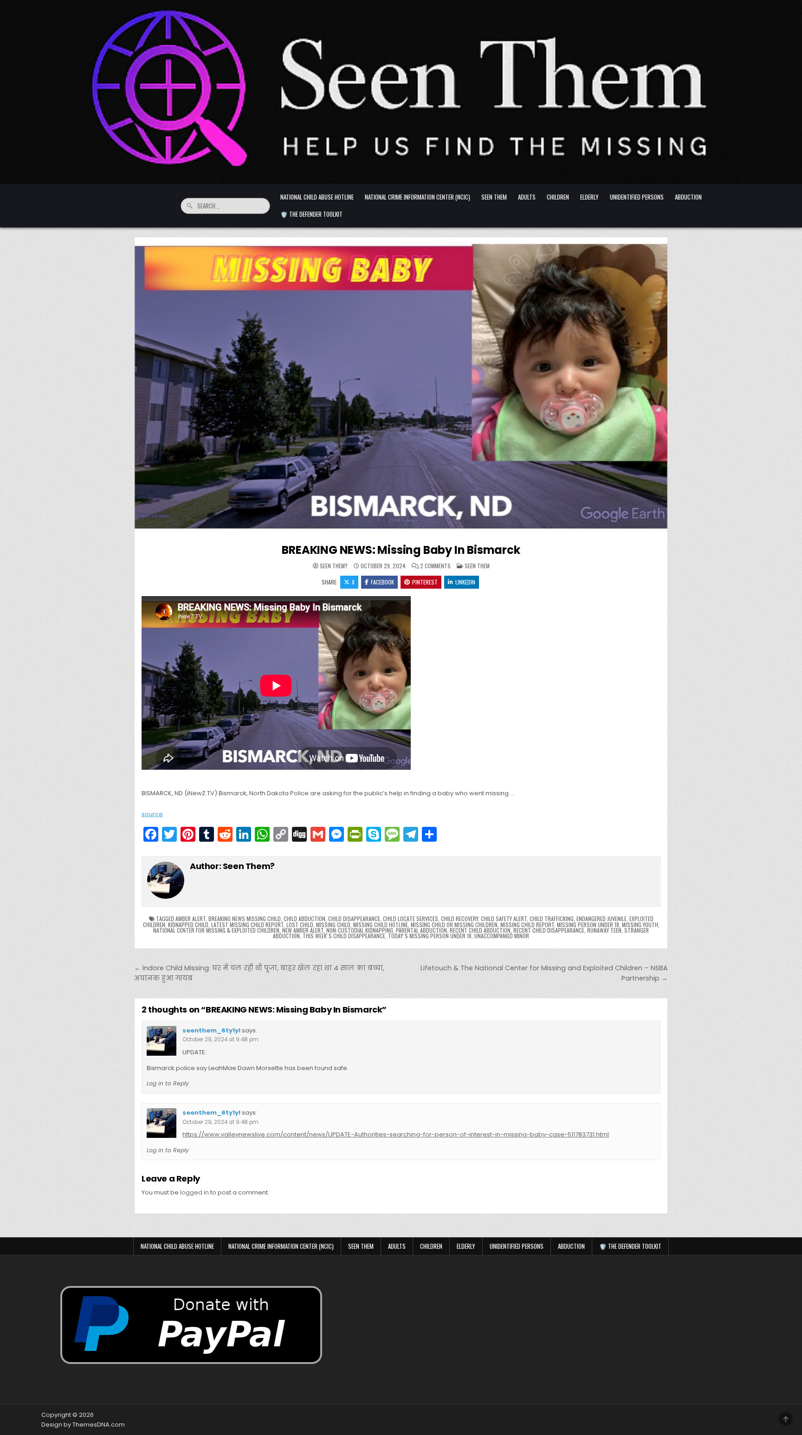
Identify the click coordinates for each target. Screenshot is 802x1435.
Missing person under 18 (588, 925)
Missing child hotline (380, 925)
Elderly (589, 196)
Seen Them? (334, 566)
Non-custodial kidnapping (359, 930)
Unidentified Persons (637, 196)
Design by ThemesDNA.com (83, 1424)
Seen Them (494, 196)
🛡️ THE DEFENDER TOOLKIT (311, 214)
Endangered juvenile (601, 918)
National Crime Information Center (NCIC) (417, 196)
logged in (194, 1192)
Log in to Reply (168, 1083)
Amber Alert (190, 918)
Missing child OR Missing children (454, 925)
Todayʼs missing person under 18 (430, 936)
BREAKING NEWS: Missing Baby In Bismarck (401, 550)
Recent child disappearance (548, 930)
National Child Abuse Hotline (317, 196)
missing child (333, 925)
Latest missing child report (247, 925)
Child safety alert (504, 918)
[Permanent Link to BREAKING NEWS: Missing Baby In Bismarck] (401, 387)
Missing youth (640, 925)
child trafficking (552, 918)
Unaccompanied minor (501, 936)
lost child (299, 925)
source (152, 814)
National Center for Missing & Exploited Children (216, 930)
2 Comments (435, 566)
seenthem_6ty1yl (211, 1030)
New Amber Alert (302, 930)
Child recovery (459, 918)
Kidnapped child (188, 925)
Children (558, 196)
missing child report (527, 925)
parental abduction (421, 930)
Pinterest (425, 582)
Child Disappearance (354, 918)
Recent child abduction (480, 930)
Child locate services (410, 918)
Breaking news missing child (244, 918)
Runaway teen (604, 930)
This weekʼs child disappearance (344, 936)
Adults (527, 196)
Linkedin (465, 582)
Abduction (688, 196)
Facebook (382, 582)
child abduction (304, 918)
